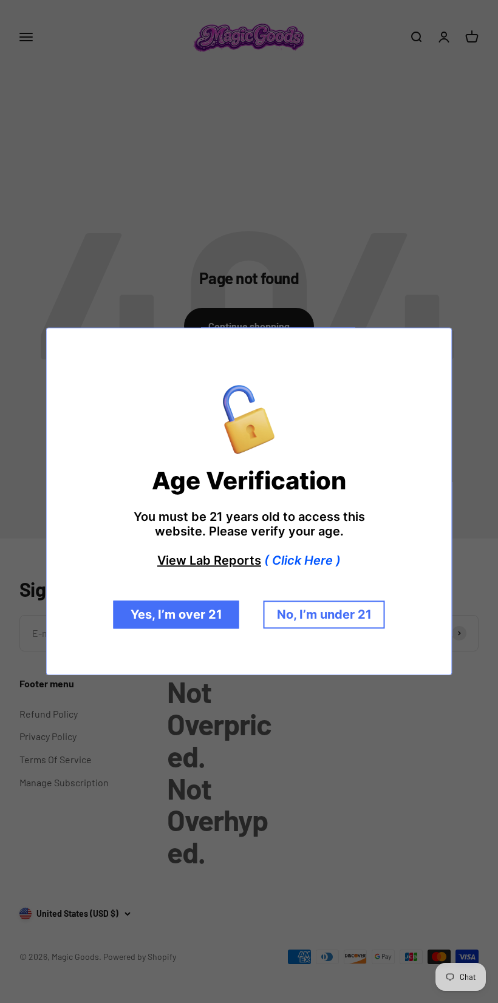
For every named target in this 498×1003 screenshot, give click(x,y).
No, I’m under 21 (324, 615)
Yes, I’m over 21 (176, 615)
